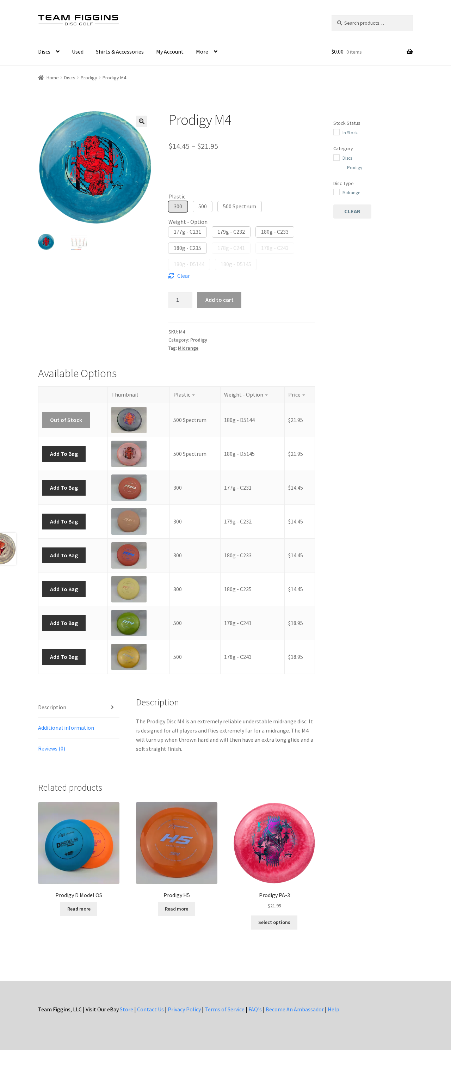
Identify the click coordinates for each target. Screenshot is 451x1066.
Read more (79, 909)
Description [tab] (52, 707)
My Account (170, 51)
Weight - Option (188, 221)
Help (333, 1009)
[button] (141, 121)
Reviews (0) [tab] (51, 748)
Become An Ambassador (295, 1009)
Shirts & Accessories (120, 51)
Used (78, 51)
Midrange (188, 348)
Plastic (176, 196)
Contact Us (150, 1009)
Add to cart (219, 299)
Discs (44, 51)
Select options (274, 922)
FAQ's (255, 1009)
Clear (183, 275)
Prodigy (89, 77)
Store (126, 1009)
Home (53, 77)
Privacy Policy (184, 1009)
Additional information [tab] (66, 727)
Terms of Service (225, 1009)
